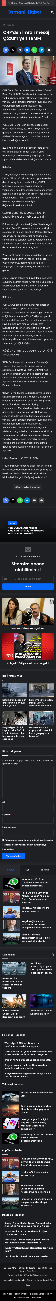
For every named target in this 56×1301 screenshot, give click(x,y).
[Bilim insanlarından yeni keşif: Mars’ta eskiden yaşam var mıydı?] (10, 1110)
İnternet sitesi (9, 827)
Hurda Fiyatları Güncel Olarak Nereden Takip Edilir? (13, 1013)
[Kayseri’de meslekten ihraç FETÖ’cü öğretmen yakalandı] (41, 690)
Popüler (10, 869)
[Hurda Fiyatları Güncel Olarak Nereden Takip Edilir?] (14, 1001)
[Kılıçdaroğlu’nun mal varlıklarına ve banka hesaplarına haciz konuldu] (11, 925)
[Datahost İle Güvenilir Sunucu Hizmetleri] (42, 1001)
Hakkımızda (7, 1294)
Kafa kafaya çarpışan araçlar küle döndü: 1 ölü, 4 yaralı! (14, 702)
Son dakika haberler (28, 487)
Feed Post (31, 1271)
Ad (4, 802)
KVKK (50, 1294)
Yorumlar (45, 869)
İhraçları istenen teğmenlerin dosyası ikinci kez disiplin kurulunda (36, 938)
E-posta (6, 814)
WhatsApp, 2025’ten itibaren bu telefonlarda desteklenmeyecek (35, 882)
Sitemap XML (10, 1268)
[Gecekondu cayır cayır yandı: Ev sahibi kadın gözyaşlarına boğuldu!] (41, 718)
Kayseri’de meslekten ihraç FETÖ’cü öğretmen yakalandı (41, 702)
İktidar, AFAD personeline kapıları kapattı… (35, 909)
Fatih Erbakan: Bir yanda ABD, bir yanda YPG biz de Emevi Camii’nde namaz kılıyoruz (36, 897)
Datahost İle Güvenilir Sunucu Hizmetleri (41, 1012)
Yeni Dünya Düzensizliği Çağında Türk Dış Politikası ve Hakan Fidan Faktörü (41, 968)
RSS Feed (22, 1268)
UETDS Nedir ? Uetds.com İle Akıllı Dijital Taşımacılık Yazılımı (12, 983)
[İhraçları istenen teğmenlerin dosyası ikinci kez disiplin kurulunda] (11, 938)
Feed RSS (41, 1268)
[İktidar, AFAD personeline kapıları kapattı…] (11, 912)
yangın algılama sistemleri (14, 1280)
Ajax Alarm (31, 1280)
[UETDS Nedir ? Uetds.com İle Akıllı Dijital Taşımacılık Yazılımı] (14, 969)
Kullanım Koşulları (22, 1297)
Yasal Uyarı (37, 1297)
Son (27, 869)
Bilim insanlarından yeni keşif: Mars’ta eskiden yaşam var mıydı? (37, 1109)
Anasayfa (9, 25)
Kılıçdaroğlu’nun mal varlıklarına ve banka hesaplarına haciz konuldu (36, 924)
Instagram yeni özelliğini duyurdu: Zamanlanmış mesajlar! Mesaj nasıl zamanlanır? (34, 1124)
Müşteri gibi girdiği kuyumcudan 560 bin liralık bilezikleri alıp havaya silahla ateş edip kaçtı (13, 733)
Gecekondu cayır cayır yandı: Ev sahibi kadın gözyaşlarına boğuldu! (40, 732)
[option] (28, 525)
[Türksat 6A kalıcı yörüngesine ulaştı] (10, 1096)
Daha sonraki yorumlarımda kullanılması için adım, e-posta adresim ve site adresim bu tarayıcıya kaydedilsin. (27, 844)
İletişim (17, 1294)
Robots (32, 1268)
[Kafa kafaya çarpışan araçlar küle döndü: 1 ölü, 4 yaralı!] (14, 690)
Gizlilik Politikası (29, 1294)
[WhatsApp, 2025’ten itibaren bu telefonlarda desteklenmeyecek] (11, 883)
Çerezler (42, 1294)
